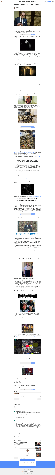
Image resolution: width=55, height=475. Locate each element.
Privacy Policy (33, 462)
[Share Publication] (46, 1)
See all (15, 458)
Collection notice (32, 469)
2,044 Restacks (24, 393)
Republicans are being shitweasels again (19, 443)
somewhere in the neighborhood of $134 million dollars (28, 178)
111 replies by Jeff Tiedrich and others (20, 417)
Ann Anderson (17, 411)
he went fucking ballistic (22, 78)
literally (32, 218)
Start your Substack (25, 471)
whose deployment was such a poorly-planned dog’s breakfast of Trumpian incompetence (27, 152)
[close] (34, 449)
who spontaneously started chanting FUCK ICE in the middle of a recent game (28, 336)
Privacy (27, 469)
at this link (34, 366)
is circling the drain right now (36, 196)
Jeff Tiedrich (17, 7)
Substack (24, 473)
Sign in (53, 1)
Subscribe (48, 1)
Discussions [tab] (19, 440)
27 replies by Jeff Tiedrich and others (20, 433)
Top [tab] (14, 440)
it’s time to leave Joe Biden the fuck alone (21, 442)
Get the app (31, 471)
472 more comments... (16, 436)
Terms (29, 469)
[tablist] (17, 404)
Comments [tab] (15, 404)
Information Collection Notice (27, 462)
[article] (27, 444)
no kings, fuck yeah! (17, 447)
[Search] (44, 1)
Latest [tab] (16, 440)
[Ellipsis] (40, 411)
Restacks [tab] (19, 404)
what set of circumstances (24, 27)
